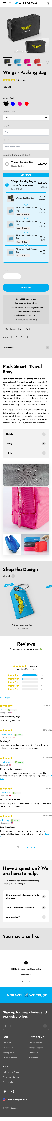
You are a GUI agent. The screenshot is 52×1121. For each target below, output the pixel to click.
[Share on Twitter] (16, 336)
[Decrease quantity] (6, 276)
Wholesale (33, 1052)
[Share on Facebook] (11, 336)
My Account (8, 1047)
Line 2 (6, 140)
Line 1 (6, 126)
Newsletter (33, 1057)
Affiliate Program (36, 1047)
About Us (7, 1042)
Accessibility (8, 1082)
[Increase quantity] (17, 276)
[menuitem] (7, 62)
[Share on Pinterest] (21, 336)
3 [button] (27, 847)
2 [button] (22, 847)
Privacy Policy (9, 1052)
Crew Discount (35, 1042)
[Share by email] (26, 336)
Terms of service (10, 1057)
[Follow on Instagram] (12, 1091)
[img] (6, 705)
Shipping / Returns (11, 1077)
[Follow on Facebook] (5, 1091)
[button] (9, 79)
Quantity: (6, 270)
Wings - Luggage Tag (22, 624)
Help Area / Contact (11, 1072)
